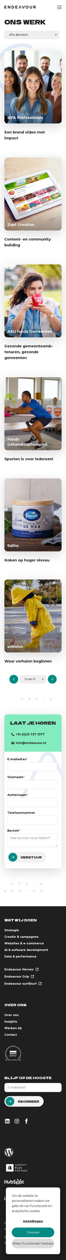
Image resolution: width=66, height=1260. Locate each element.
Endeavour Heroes (19, 969)
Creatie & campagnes (21, 937)
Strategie (11, 930)
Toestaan (33, 1232)
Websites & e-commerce (24, 943)
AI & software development (26, 950)
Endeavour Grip (17, 976)
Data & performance (20, 956)
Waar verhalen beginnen (28, 661)
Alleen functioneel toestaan (33, 1243)
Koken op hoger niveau (27, 560)
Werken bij (13, 1028)
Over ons (11, 1015)
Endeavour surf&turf (21, 983)
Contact (10, 1034)
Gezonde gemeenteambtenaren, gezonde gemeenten (28, 352)
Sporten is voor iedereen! (28, 459)
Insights (10, 1021)
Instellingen (33, 1221)
